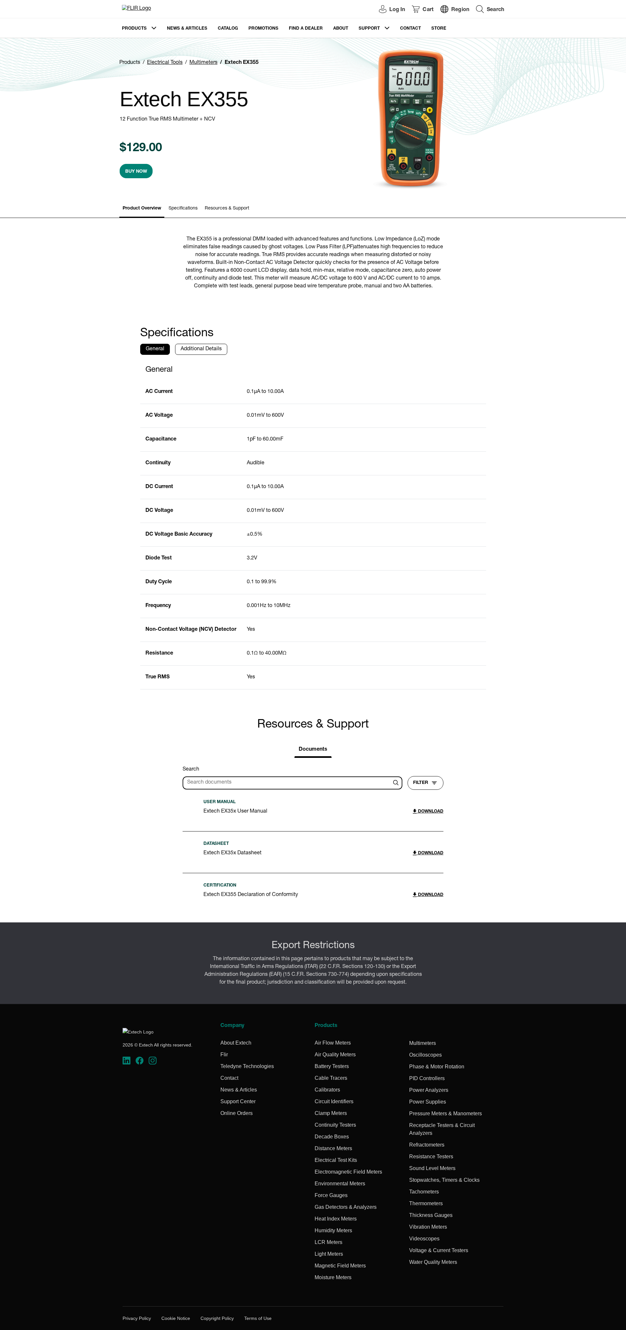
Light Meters (329, 1254)
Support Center (238, 1101)
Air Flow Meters (333, 1043)
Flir (224, 1054)
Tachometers (424, 1191)
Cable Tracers (331, 1078)
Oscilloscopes (425, 1055)
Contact (410, 29)
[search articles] (396, 783)
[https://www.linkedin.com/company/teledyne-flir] (126, 1061)
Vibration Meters (428, 1227)
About (340, 29)
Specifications (183, 208)
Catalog (228, 29)
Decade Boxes (332, 1136)
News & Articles (187, 29)
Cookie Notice (175, 1318)
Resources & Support (227, 208)
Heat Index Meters (336, 1219)
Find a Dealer (306, 29)
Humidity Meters (333, 1230)
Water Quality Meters (433, 1262)
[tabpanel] (313, 524)
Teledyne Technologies (247, 1066)
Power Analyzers (428, 1090)
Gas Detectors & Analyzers (346, 1207)
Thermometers (426, 1203)
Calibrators (327, 1089)
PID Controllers (427, 1078)
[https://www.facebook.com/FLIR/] (139, 1061)
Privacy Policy (137, 1318)
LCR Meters (328, 1242)
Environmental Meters (340, 1183)
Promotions (263, 29)
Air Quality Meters (335, 1054)
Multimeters (203, 62)
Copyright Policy (217, 1318)
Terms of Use (258, 1318)
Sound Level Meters (432, 1168)
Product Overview (142, 208)
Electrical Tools (165, 62)
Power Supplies (427, 1102)
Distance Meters (333, 1148)
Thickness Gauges (431, 1215)
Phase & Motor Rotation (436, 1066)
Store (438, 29)
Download (430, 812)
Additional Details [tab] (201, 349)
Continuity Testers (335, 1125)
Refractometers (426, 1145)
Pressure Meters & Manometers (445, 1113)
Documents (313, 749)
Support (369, 29)
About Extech (235, 1043)
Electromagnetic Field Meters (348, 1172)
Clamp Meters (331, 1113)
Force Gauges (331, 1195)
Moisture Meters (333, 1277)
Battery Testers (332, 1066)
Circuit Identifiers (334, 1101)
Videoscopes (424, 1238)
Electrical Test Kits (336, 1160)
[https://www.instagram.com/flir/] (152, 1061)
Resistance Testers (431, 1156)
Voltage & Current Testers (438, 1250)
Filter (420, 783)
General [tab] (155, 349)
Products (134, 29)
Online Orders (236, 1113)
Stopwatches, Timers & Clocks (444, 1180)
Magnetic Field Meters (340, 1265)
